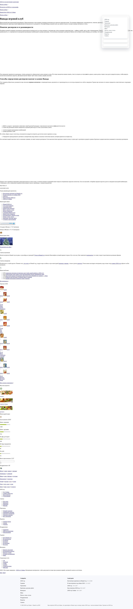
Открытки (5, 529)
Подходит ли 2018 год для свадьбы (9, 7)
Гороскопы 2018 (7, 207)
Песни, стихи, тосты (8, 216)
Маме (1, 476)
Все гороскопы (7, 516)
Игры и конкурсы (7, 211)
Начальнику (3, 479)
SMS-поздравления (8, 531)
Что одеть (5, 501)
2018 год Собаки (7, 199)
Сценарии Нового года (9, 212)
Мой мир (5, 567)
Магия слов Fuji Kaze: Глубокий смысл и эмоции (19, 277)
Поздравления (24, 597)
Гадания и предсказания (9, 219)
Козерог (2, 377)
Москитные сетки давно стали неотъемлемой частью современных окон (25, 274)
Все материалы (4, 281)
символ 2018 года (116, 263)
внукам (6, 481)
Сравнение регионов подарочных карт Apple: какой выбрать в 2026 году (25, 273)
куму (8, 484)
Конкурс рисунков (8, 550)
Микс (4, 555)
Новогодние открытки (9, 214)
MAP (4, 572)
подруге (13, 486)
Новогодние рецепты (8, 208)
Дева (1, 332)
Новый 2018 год (7, 204)
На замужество (7, 539)
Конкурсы (23, 590)
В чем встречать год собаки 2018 (11, 195)
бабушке (9, 476)
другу (8, 486)
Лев (1, 331)
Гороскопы (23, 585)
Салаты (5, 523)
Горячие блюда (7, 521)
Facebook (5, 562)
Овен (1, 306)
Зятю (1, 486)
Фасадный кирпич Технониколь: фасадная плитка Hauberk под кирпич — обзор (27, 275)
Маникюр (5, 502)
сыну (10, 481)
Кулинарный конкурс (8, 551)
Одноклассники (7, 566)
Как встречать (6, 494)
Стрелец (2, 356)
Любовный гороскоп (8, 512)
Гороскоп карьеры (8, 515)
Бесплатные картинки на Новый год (12, 193)
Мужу (1, 471)
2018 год (5, 196)
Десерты (5, 524)
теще (5, 486)
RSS (1, 572)
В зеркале (5, 540)
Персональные (7, 532)
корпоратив (90, 255)
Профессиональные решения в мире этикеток (18, 278)
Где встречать (6, 496)
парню (9, 471)
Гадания (22, 583)
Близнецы (2, 309)
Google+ (5, 564)
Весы (1, 353)
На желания (6, 543)
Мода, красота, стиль (8, 209)
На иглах (5, 544)
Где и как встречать (8, 205)
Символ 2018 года (8, 493)
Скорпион (2, 355)
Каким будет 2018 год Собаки (8, 12)
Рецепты (22, 600)
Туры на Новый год (39, 255)
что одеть (26, 263)
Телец (1, 307)
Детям (1, 481)
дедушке (15, 476)
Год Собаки (6, 492)
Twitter (5, 563)
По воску (5, 541)
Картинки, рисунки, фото (10, 218)
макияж (66, 263)
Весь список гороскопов (6, 383)
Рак (1, 330)
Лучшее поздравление (9, 554)
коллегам (10, 479)
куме (12, 484)
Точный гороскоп (7, 511)
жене (5, 471)
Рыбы (1, 380)
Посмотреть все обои (5, 247)
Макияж (5, 505)
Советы (22, 602)
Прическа (5, 504)
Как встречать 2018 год (9, 197)
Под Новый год (7, 537)
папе (5, 476)
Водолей (2, 379)
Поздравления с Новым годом (11, 215)
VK (4, 560)
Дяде (1, 484)
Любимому (3, 473)
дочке (14, 481)
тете (5, 484)
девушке (14, 471)
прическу (79, 263)
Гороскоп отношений (8, 513)
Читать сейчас (3, 4)
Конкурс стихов (7, 552)
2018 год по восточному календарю (9, 2)
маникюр (61, 263)
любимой (9, 473)
